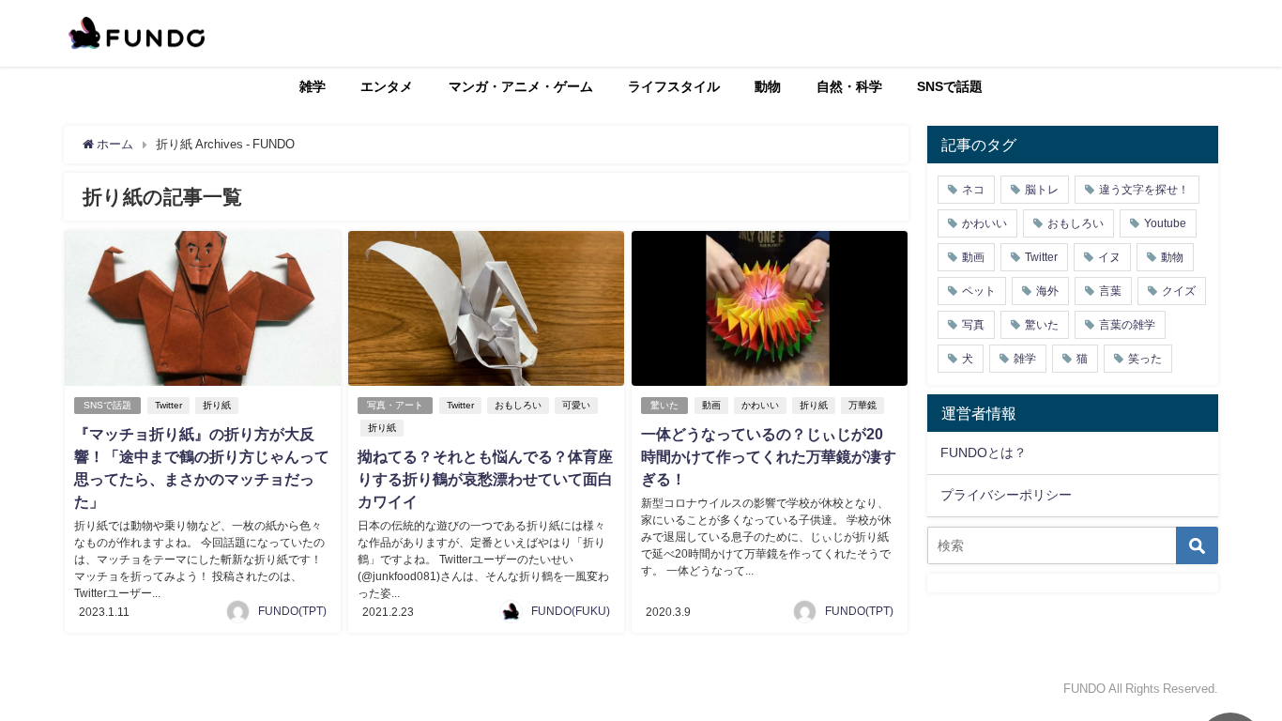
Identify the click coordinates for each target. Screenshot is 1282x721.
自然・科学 (849, 86)
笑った (1145, 358)
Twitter (168, 405)
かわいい (760, 405)
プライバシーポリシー (1006, 494)
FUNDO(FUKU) (570, 611)
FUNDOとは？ (983, 452)
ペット (979, 291)
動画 (711, 405)
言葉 (1110, 291)
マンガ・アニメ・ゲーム (521, 86)
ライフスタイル (674, 86)
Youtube (1165, 223)
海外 (1047, 291)
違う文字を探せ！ (1144, 189)
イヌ (1109, 257)
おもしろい (518, 405)
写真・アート (395, 405)
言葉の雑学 (1127, 324)
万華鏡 (862, 405)
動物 (768, 86)
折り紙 (217, 405)
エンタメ (386, 86)
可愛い (576, 405)
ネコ (973, 189)
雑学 (312, 86)
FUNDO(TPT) (292, 611)
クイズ (1179, 291)
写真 (973, 324)
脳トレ (1042, 189)
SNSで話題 (950, 86)
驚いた (664, 405)
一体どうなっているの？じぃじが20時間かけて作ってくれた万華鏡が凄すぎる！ (768, 456)
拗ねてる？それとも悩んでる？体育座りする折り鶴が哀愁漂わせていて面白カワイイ (485, 479)
